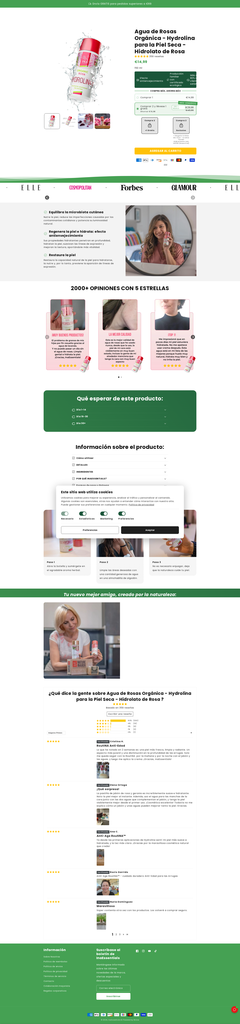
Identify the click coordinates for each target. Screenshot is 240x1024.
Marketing (106, 518)
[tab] (119, 377)
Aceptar (150, 530)
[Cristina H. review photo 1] (103, 770)
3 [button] (120, 934)
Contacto (49, 981)
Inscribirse (113, 996)
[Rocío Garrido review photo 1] (108, 887)
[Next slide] (193, 198)
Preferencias (126, 518)
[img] (53, 741)
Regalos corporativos (55, 990)
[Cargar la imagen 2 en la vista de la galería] (69, 121)
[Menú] (45, 15)
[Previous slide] (47, 198)
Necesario (67, 518)
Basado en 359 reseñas (120, 707)
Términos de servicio (55, 976)
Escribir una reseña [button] (120, 714)
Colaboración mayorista (57, 986)
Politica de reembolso (55, 961)
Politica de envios (53, 966)
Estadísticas (87, 518)
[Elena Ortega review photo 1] (103, 817)
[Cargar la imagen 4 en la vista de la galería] (102, 121)
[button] (183, 15)
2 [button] (116, 934)
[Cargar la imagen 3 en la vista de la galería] (85, 121)
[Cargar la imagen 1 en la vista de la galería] (52, 121)
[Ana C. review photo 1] (100, 857)
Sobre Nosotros (52, 956)
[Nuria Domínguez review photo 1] (101, 921)
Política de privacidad (55, 971)
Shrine (136, 1020)
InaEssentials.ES (115, 1020)
